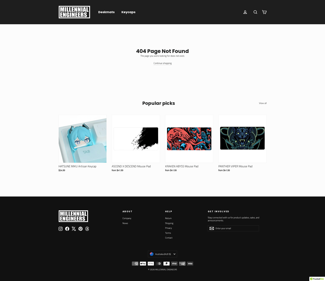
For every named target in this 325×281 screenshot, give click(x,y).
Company (126, 218)
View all (263, 103)
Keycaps (128, 12)
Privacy (168, 228)
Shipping (169, 223)
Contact (168, 237)
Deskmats (106, 12)
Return (168, 218)
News (125, 223)
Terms (168, 233)
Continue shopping (163, 63)
